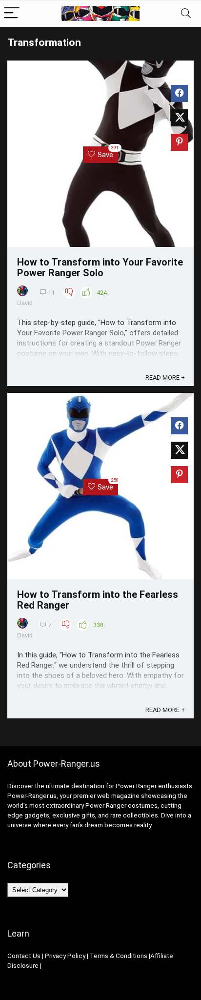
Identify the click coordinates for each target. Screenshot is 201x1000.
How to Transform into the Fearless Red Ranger (97, 600)
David (25, 303)
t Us (34, 955)
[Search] (186, 13)
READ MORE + (165, 377)
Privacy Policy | (66, 955)
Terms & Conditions (118, 955)
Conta (16, 955)
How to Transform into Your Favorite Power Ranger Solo (100, 267)
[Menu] (11, 13)
